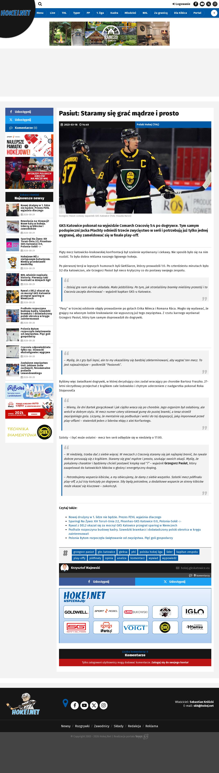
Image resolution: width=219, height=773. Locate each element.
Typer (76, 13)
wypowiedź (169, 558)
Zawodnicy (101, 726)
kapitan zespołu (187, 552)
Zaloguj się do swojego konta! (170, 662)
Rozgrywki (82, 726)
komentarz (137, 558)
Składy (118, 726)
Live (52, 13)
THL (64, 13)
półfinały (95, 558)
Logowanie (183, 4)
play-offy (79, 558)
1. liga (100, 13)
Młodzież (130, 13)
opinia (109, 558)
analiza (121, 558)
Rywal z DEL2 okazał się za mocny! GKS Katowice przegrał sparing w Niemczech (123, 525)
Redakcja (134, 726)
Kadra (114, 13)
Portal (197, 13)
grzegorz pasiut (83, 552)
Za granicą (161, 13)
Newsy (66, 726)
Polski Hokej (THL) (148, 124)
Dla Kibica (180, 13)
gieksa (123, 552)
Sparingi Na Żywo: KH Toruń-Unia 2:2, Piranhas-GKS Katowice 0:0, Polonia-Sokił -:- (125, 521)
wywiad (153, 558)
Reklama (151, 726)
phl (133, 552)
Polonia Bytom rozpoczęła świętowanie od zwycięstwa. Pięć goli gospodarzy (121, 538)
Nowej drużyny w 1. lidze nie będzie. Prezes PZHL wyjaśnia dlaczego (115, 517)
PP (88, 13)
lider (169, 552)
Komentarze (26, 128)
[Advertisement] (109, 72)
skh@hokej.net (204, 706)
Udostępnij (101, 582)
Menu (40, 13)
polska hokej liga (151, 552)
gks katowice (106, 552)
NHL (145, 13)
